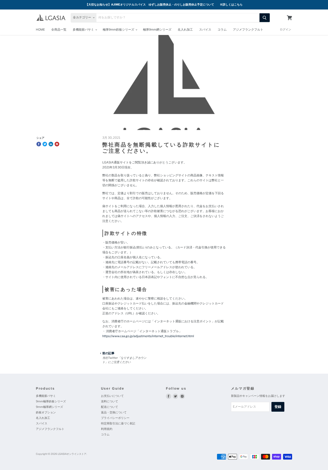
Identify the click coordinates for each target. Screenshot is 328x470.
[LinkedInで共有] (51, 144)
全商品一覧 (58, 29)
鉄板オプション (46, 412)
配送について (109, 407)
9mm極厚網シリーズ (49, 407)
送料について (109, 401)
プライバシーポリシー (115, 418)
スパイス (205, 29)
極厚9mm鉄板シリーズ (119, 29)
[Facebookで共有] (38, 144)
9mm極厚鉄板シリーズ (51, 401)
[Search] (264, 17)
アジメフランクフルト (248, 29)
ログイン (285, 29)
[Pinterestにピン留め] (57, 144)
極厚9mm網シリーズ (157, 29)
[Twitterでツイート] (45, 144)
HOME (40, 29)
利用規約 (106, 429)
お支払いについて (112, 396)
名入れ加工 (185, 29)
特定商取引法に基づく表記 (118, 423)
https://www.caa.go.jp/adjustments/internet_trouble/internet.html (148, 336)
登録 (277, 407)
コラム (222, 29)
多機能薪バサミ (84, 29)
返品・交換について (114, 412)
